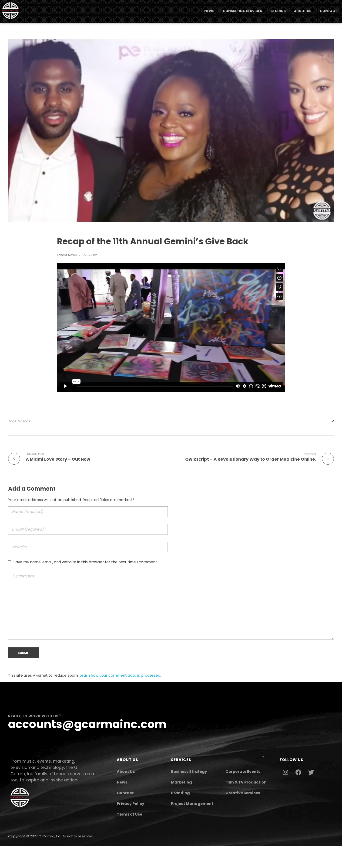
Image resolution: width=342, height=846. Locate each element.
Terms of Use (129, 814)
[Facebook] (298, 772)
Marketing (181, 782)
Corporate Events (242, 771)
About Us (126, 771)
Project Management (192, 803)
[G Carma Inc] (10, 10)
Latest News (67, 255)
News (122, 782)
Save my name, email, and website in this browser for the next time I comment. (85, 562)
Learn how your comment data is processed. (120, 675)
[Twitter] (311, 772)
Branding (180, 793)
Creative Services (242, 793)
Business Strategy (189, 771)
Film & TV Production (246, 782)
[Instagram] (285, 772)
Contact (125, 793)
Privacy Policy (130, 803)
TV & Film (89, 255)
